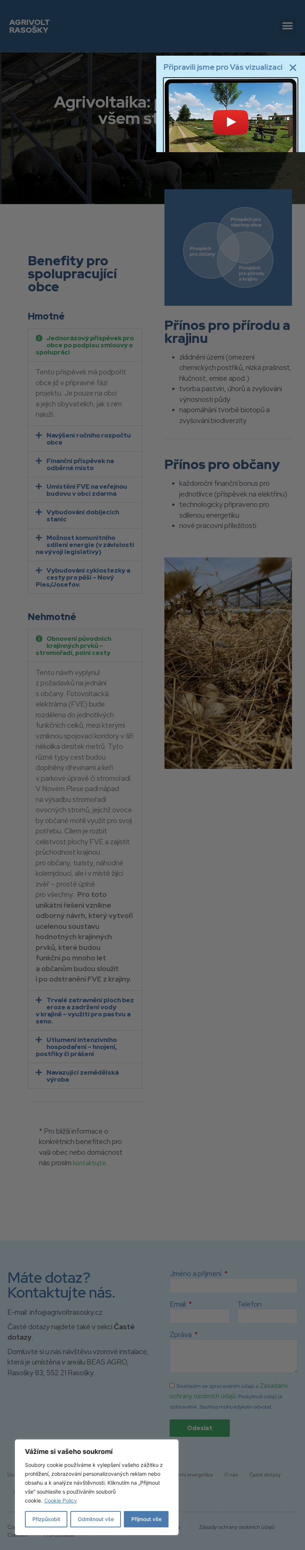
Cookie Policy (60, 1500)
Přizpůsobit (46, 1519)
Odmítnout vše (96, 1519)
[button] (293, 67)
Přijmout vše (146, 1519)
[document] (152, 775)
